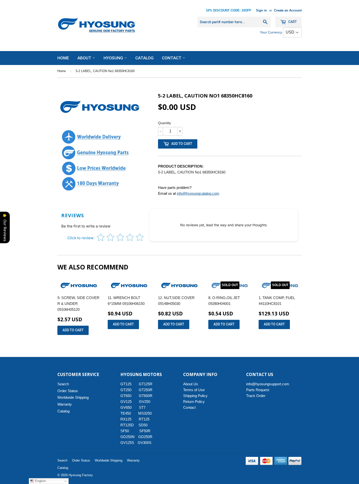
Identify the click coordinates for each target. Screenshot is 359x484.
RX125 (125, 419)
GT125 (125, 384)
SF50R (144, 431)
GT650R (145, 396)
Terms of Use (194, 390)
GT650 (125, 396)
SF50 (127, 431)
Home (63, 57)
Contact (172, 57)
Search (63, 384)
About (84, 57)
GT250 (125, 390)
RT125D (127, 425)
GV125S (127, 443)
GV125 (126, 401)
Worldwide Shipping (73, 397)
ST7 (142, 407)
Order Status (67, 391)
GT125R (145, 384)
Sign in (261, 10)
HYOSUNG (114, 57)
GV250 (144, 401)
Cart (292, 22)
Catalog (144, 57)
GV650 (126, 407)
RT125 (144, 419)
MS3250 (145, 413)
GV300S (144, 443)
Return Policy (194, 401)
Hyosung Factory (81, 475)
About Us (190, 384)
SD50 (143, 425)
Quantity (164, 123)
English (40, 481)
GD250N (127, 437)
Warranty (64, 404)
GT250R (145, 390)
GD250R (145, 437)
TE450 (125, 413)
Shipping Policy (195, 396)
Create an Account (288, 10)
